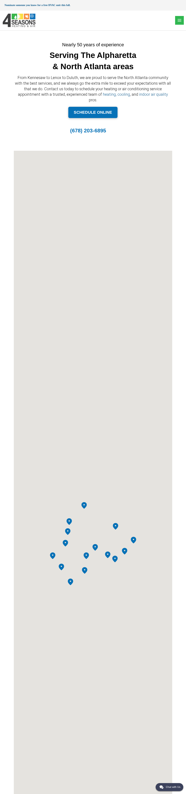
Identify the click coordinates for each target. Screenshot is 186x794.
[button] (179, 20)
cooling (124, 94)
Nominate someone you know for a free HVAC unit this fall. (37, 5)
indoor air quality (153, 94)
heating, (110, 94)
